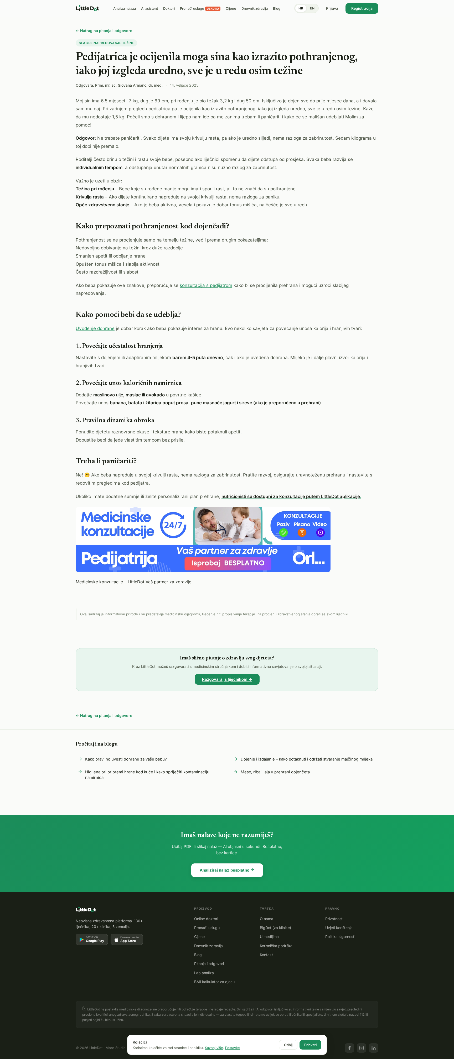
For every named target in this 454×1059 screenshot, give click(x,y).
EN (312, 8)
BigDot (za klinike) (275, 927)
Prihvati (310, 1045)
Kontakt (266, 954)
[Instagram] (361, 1048)
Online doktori (206, 918)
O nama (266, 918)
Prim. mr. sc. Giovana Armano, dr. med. (129, 85)
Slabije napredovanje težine (106, 43)
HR (300, 8)
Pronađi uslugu (207, 927)
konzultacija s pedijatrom (206, 285)
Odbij (288, 1045)
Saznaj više (214, 1048)
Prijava (332, 8)
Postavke (232, 1048)
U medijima (269, 936)
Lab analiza (204, 973)
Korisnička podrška (276, 945)
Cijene (199, 936)
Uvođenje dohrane (95, 328)
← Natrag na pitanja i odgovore (104, 30)
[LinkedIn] (373, 1048)
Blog (198, 954)
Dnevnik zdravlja (208, 945)
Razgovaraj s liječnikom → (227, 679)
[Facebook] (349, 1048)
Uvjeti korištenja (339, 927)
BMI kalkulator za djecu (214, 981)
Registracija (362, 8)
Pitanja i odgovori (209, 963)
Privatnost (334, 918)
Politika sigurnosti (340, 936)
